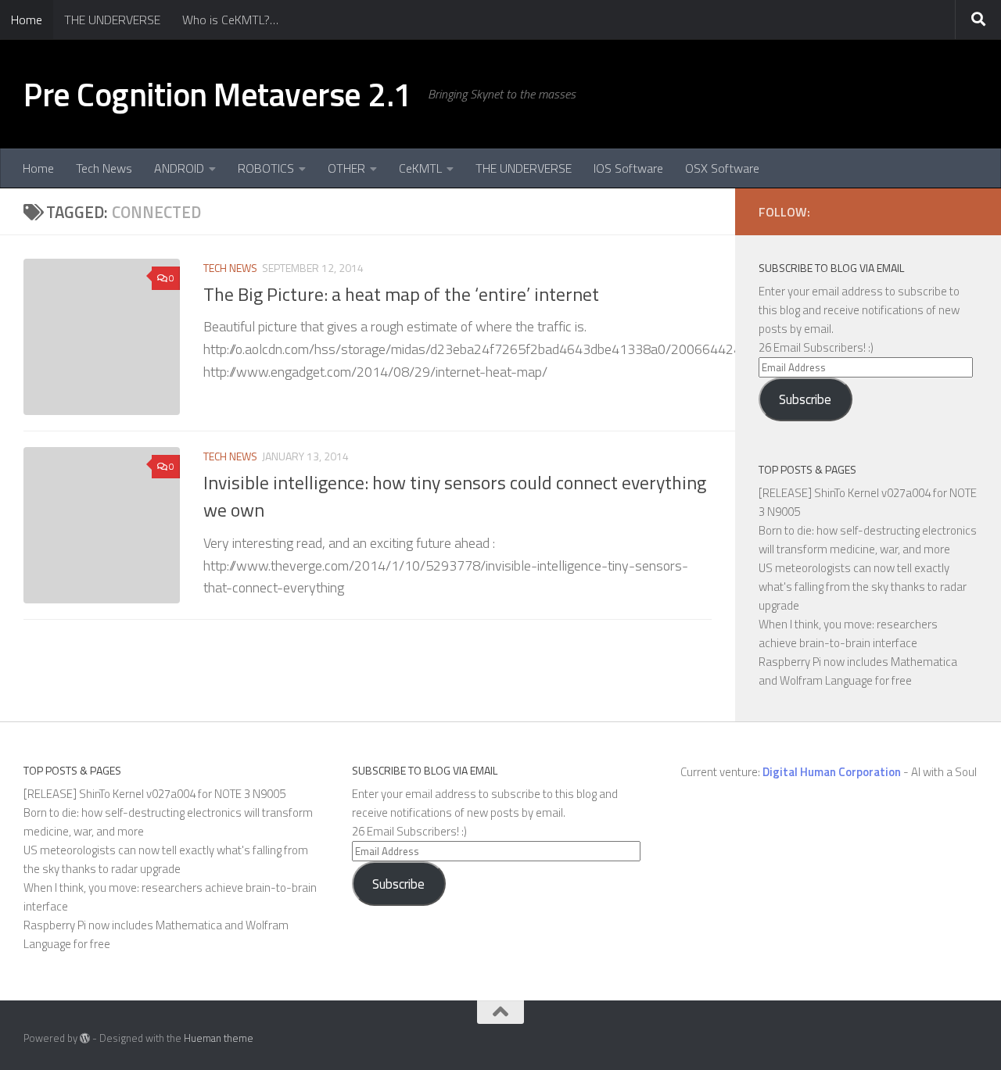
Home (26, 19)
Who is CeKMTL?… (230, 19)
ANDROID (179, 168)
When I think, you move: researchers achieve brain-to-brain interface (848, 633)
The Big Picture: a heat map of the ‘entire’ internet (401, 294)
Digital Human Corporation (831, 772)
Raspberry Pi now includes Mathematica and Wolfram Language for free (858, 671)
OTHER (346, 168)
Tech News (104, 168)
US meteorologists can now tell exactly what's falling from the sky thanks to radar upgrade (863, 586)
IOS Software (628, 168)
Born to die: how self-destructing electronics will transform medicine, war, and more (868, 539)
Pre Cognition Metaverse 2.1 (217, 93)
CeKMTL (420, 168)
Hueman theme (218, 1038)
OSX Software (722, 168)
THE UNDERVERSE (112, 19)
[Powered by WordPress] (85, 1038)
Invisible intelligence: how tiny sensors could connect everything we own (454, 496)
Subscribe (805, 399)
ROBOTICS (266, 168)
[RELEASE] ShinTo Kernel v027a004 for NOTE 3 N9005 (154, 794)
